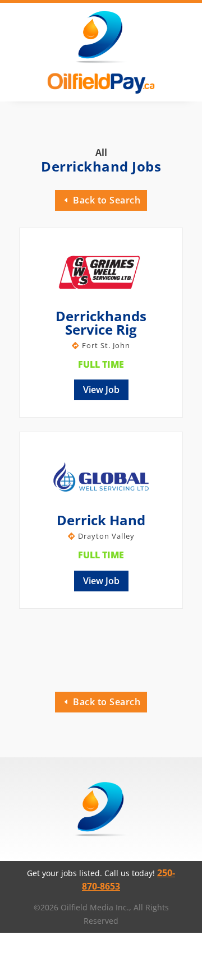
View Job (101, 389)
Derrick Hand (101, 520)
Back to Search (106, 200)
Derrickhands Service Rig (101, 323)
